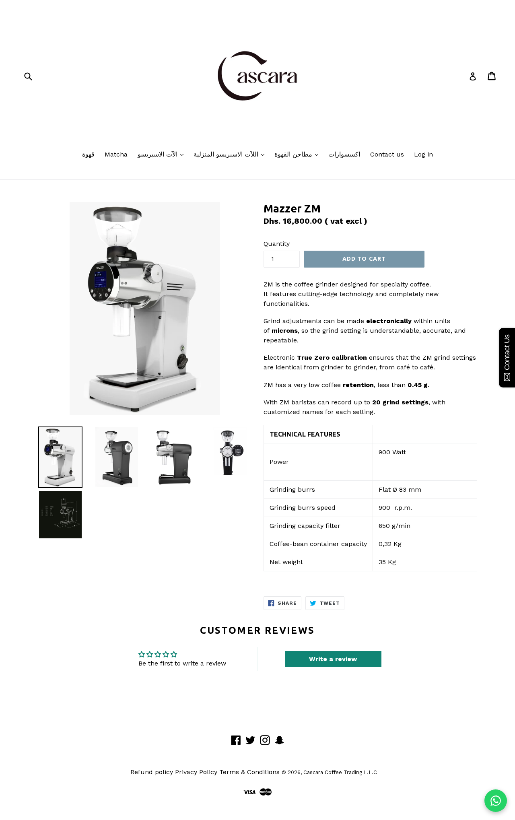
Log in (423, 154)
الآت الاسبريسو (158, 154)
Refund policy (151, 772)
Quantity (277, 243)
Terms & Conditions (249, 772)
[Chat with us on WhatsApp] (495, 800)
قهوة (88, 154)
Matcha (116, 154)
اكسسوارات (344, 154)
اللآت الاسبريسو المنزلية (227, 154)
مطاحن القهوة (294, 154)
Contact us (387, 154)
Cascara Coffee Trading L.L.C (340, 772)
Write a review (333, 659)
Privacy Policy (196, 772)
